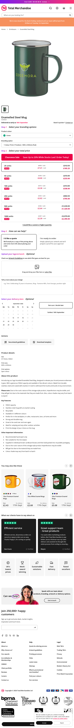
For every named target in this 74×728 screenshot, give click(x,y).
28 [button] (3, 325)
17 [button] (18, 318)
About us (4, 646)
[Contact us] (50, 8)
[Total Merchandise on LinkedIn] (18, 635)
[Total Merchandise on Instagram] (6, 635)
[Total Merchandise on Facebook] (2, 635)
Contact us (69, 123)
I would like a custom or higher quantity (37, 225)
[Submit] (35, 627)
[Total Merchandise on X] (10, 635)
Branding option (7, 141)
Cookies (59, 670)
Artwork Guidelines (16, 258)
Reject (62, 723)
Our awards (5, 654)
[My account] (57, 8)
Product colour (6, 131)
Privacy (59, 654)
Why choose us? (6, 650)
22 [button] (8, 321)
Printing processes (35, 654)
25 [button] (23, 321)
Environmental (62, 662)
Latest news (33, 662)
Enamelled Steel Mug (27, 29)
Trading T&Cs (61, 650)
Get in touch (52, 600)
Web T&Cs (60, 646)
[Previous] (66, 466)
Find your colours (35, 676)
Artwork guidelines (35, 650)
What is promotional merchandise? (36, 671)
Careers (4, 676)
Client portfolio (6, 668)
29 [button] (8, 325)
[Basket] (64, 8)
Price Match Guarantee (65, 674)
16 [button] (13, 318)
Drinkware (12, 29)
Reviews (4, 672)
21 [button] (3, 321)
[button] (37, 15)
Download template (44, 342)
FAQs (31, 658)
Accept (44, 723)
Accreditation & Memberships (6, 659)
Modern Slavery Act (63, 666)
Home (3, 29)
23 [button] (13, 321)
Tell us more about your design (12, 280)
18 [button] (23, 318)
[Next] (71, 466)
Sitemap (32, 666)
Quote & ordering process (38, 646)
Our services (33, 680)
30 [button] (13, 325)
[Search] (70, 15)
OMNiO (4, 664)
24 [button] (18, 321)
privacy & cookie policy (60, 718)
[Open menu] (71, 8)
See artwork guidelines (16, 342)
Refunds (60, 658)
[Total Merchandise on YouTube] (14, 635)
